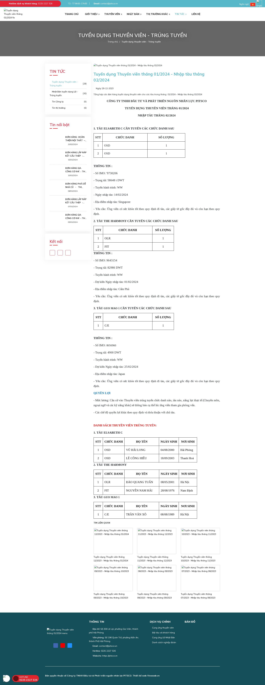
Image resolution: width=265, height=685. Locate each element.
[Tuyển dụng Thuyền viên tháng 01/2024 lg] (15, 14)
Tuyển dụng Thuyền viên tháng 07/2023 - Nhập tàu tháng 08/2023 (198, 596)
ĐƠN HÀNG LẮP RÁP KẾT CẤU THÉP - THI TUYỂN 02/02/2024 (75, 154)
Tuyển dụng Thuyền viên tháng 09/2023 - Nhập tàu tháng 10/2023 (111, 596)
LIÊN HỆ (196, 14)
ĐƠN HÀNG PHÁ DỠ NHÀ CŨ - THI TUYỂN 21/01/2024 (75, 185)
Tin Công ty (57, 101)
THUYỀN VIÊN (112, 14)
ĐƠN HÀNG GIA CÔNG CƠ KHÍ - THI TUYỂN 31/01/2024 (75, 170)
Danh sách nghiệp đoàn (164, 642)
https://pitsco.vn (109, 655)
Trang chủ (113, 41)
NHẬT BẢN (133, 14)
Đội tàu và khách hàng (163, 632)
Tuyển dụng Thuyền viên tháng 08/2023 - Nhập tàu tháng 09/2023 (154, 596)
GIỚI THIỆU (91, 14)
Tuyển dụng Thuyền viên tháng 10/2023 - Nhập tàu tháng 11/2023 (198, 559)
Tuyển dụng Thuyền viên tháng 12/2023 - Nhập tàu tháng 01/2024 (111, 559)
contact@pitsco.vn (106, 3)
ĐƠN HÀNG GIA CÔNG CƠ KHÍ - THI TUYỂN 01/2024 (75, 216)
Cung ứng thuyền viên (163, 627)
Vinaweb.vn (153, 675)
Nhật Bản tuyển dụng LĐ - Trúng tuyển (64, 93)
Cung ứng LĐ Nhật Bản (163, 637)
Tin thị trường (58, 107)
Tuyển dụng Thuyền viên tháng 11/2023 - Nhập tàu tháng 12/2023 (154, 559)
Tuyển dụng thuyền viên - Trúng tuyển (141, 41)
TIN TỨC (179, 14)
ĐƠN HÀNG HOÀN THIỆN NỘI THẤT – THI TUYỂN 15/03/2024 (75, 139)
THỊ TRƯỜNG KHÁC (157, 14)
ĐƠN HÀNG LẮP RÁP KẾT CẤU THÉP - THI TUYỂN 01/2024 (75, 201)
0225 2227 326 (45, 3)
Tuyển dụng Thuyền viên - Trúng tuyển (64, 83)
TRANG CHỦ (72, 14)
